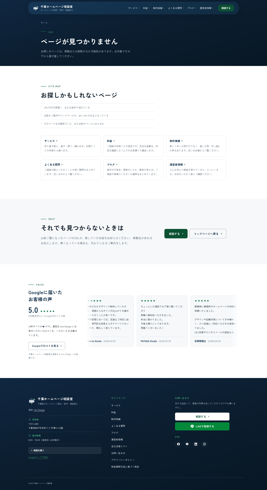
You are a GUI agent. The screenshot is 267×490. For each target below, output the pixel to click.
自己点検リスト (119, 446)
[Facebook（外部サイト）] (178, 444)
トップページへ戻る (206, 234)
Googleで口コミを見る (45, 346)
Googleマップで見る (38, 457)
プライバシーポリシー (122, 459)
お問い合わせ (118, 453)
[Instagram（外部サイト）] (204, 444)
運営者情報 (117, 439)
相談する (226, 8)
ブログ (114, 432)
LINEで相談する (205, 426)
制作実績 (116, 419)
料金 (113, 412)
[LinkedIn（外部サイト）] (195, 444)
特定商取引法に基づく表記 (125, 466)
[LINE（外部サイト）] (187, 444)
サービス (116, 405)
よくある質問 (118, 425)
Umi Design (39, 409)
